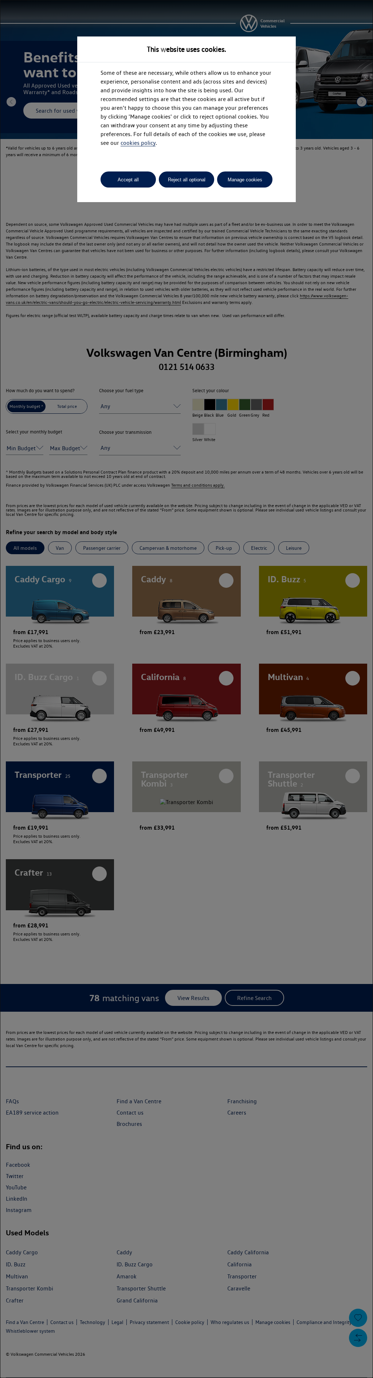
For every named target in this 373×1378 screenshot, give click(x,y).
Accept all (128, 179)
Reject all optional (186, 179)
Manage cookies (245, 179)
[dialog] (186, 689)
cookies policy (138, 142)
